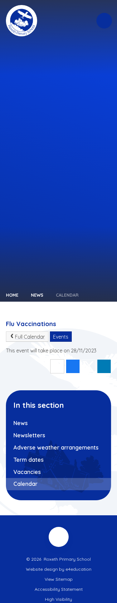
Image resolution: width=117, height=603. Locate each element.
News (37, 295)
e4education (78, 569)
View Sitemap (59, 579)
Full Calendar (30, 337)
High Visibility (58, 599)
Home (12, 295)
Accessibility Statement (59, 589)
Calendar (67, 295)
